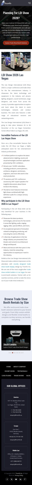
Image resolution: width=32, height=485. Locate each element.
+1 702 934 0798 (16, 412)
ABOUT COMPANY (19, 367)
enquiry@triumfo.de (16, 440)
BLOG (28, 376)
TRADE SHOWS (19, 376)
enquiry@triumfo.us (16, 415)
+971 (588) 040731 (16, 461)
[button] (9, 352)
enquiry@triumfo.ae (16, 464)
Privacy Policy (19, 475)
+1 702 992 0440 (16, 410)
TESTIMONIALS (22, 371)
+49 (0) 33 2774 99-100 (16, 436)
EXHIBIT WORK (10, 371)
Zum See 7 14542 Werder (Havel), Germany (16, 431)
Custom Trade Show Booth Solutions (16, 43)
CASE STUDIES (6, 376)
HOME (8, 367)
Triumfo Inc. (19, 473)
